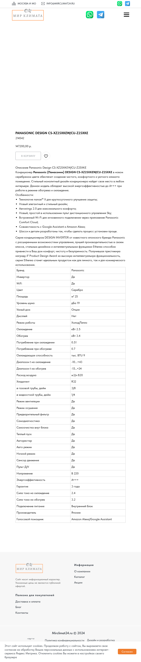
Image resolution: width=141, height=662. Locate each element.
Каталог (79, 577)
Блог (18, 607)
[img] (14, 4)
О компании (82, 571)
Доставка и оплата (27, 601)
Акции (78, 582)
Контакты (21, 612)
